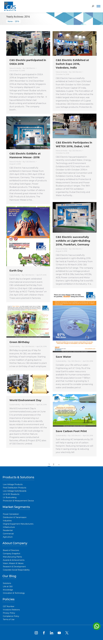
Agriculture (8, 537)
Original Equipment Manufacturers (18, 524)
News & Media (15, 68)
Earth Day (16, 270)
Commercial (8, 534)
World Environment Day (25, 400)
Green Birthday (19, 342)
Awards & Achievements (13, 560)
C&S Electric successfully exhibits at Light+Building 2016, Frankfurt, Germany (73, 241)
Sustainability (14, 275)
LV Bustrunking (9, 497)
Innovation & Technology (14, 593)
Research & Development (14, 566)
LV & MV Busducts (11, 494)
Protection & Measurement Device (18, 501)
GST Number (8, 606)
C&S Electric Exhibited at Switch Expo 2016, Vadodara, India (72, 64)
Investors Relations (11, 610)
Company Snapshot (11, 553)
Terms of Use (8, 619)
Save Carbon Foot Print (71, 431)
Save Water (63, 356)
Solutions (7, 583)
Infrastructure (9, 527)
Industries (7, 520)
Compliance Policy (11, 616)
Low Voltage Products (12, 484)
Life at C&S (8, 586)
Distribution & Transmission (15, 517)
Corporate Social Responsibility (16, 570)
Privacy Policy (9, 613)
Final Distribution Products (14, 488)
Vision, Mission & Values (13, 563)
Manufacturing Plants (12, 557)
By (29, 68)
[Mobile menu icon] (98, 6)
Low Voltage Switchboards (14, 491)
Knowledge (8, 590)
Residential (8, 530)
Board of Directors (11, 550)
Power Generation (11, 514)
